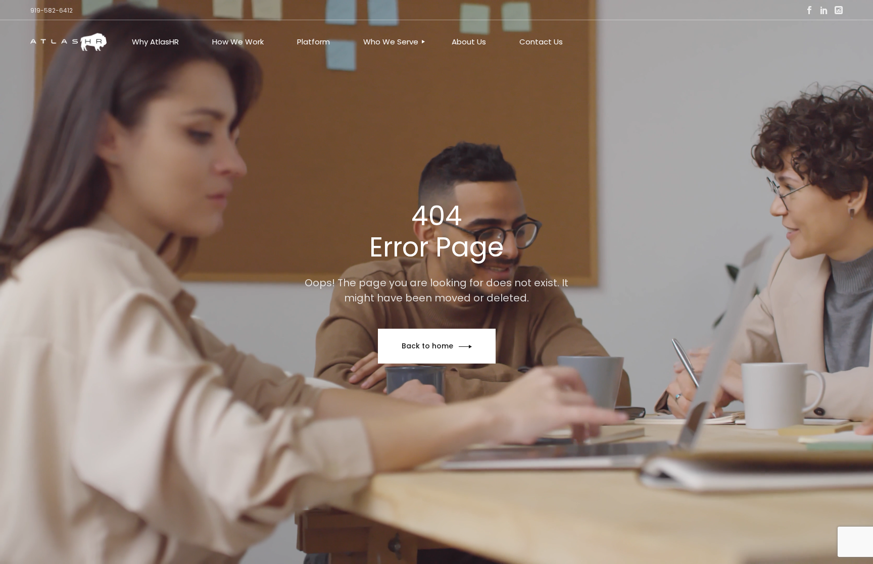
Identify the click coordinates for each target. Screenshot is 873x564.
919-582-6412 (51, 10)
